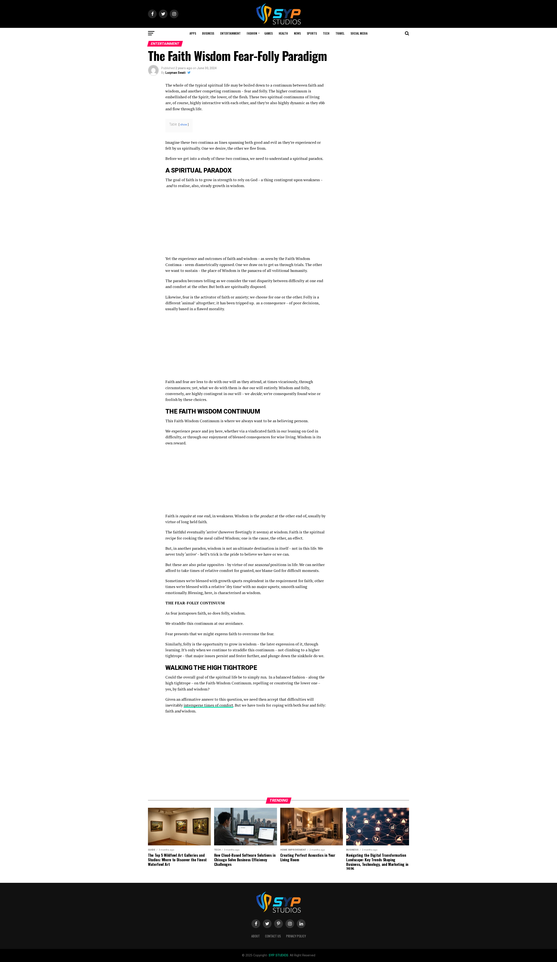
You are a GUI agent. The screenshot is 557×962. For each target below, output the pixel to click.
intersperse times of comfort (208, 705)
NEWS (297, 33)
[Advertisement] (245, 223)
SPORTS (312, 33)
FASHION (252, 33)
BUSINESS (208, 33)
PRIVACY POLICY (296, 936)
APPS (193, 33)
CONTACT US (273, 936)
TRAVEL (340, 33)
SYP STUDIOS (278, 955)
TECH (326, 33)
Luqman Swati (175, 72)
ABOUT (255, 936)
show (183, 124)
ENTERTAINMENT (230, 33)
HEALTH (283, 33)
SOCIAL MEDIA (359, 33)
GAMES (268, 33)
